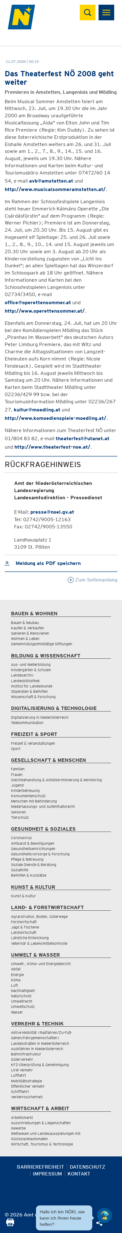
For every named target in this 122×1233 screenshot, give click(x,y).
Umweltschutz (23, 1006)
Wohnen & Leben (25, 638)
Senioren (18, 812)
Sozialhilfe (19, 870)
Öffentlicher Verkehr (28, 1086)
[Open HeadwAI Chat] (104, 1215)
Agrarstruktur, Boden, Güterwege (39, 916)
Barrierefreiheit (40, 1167)
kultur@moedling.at (37, 410)
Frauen (17, 774)
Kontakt (79, 1174)
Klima (15, 980)
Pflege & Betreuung (27, 859)
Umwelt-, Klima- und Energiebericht (41, 963)
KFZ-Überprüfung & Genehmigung (40, 1064)
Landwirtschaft (23, 932)
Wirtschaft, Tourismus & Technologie (42, 1144)
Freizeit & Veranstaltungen (33, 743)
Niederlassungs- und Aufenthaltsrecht (43, 806)
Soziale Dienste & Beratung (33, 864)
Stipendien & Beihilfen (29, 691)
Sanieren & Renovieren (30, 633)
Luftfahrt (18, 1075)
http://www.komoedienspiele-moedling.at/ (55, 418)
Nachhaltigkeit (23, 990)
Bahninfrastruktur (26, 1054)
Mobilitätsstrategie (26, 1081)
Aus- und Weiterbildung (31, 664)
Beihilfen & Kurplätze (28, 875)
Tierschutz (20, 817)
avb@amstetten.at (51, 181)
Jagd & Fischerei (25, 927)
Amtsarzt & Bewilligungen (32, 843)
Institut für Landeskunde (31, 686)
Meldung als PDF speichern (47, 563)
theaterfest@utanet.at (82, 438)
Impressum (47, 1174)
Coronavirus (21, 837)
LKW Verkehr (22, 1070)
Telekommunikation (27, 722)
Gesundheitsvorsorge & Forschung (40, 854)
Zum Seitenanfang (95, 580)
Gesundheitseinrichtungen (33, 848)
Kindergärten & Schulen (31, 669)
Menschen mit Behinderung (34, 801)
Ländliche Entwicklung (30, 937)
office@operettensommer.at (38, 302)
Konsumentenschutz (28, 795)
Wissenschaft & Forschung (33, 696)
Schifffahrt (20, 1091)
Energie (17, 974)
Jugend (17, 785)
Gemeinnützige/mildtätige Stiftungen (41, 644)
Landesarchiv (22, 675)
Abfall (16, 969)
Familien (18, 769)
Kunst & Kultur (23, 895)
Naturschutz (21, 996)
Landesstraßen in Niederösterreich (40, 1043)
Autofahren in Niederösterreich (37, 1048)
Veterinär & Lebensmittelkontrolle (39, 943)
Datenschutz (87, 1167)
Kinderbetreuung (25, 790)
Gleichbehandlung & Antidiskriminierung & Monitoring (56, 780)
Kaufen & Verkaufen (27, 628)
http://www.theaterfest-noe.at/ (52, 447)
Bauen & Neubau (25, 622)
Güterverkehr (22, 1059)
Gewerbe (18, 1128)
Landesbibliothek (25, 680)
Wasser (17, 1012)
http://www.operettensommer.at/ (45, 311)
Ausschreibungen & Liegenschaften (41, 1122)
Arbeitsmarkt (22, 1117)
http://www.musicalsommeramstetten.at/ (55, 189)
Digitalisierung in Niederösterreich (40, 717)
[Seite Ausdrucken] (10, 1224)
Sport (15, 748)
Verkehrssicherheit (27, 1097)
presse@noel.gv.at (52, 512)
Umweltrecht (21, 1001)
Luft (14, 985)
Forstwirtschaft (24, 921)
